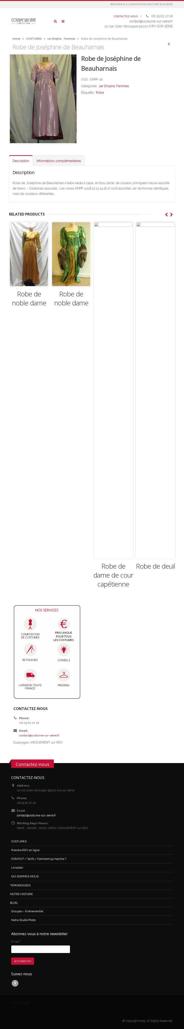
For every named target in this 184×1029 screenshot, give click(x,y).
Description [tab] (21, 161)
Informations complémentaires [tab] (59, 161)
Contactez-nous (32, 764)
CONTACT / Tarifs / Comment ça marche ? (38, 859)
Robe (100, 92)
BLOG (14, 902)
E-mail (16, 941)
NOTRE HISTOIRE (21, 894)
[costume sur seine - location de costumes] (23, 21)
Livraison (17, 867)
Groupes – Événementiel (27, 911)
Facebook (15, 983)
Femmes (122, 86)
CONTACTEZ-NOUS (126, 16)
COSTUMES (19, 841)
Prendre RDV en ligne (25, 850)
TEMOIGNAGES (20, 885)
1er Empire (107, 86)
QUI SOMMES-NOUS (25, 876)
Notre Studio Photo (23, 920)
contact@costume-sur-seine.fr (39, 735)
